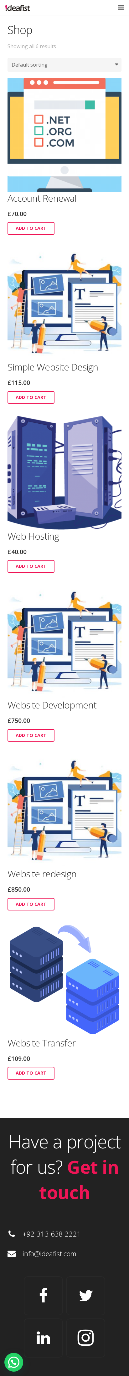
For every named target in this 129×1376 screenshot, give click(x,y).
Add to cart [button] (31, 228)
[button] (13, 1362)
